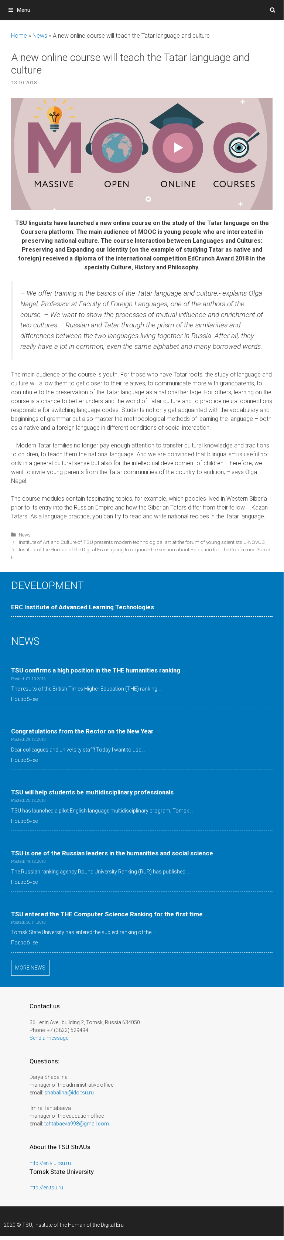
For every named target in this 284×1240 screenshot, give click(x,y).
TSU (27, 1225)
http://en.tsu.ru (46, 1187)
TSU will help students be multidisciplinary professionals (92, 792)
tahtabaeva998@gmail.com (76, 1124)
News (39, 35)
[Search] (273, 10)
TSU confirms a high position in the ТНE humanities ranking (95, 670)
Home (19, 35)
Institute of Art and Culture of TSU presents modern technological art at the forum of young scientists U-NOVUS (142, 542)
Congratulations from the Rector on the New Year (82, 731)
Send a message (49, 1038)
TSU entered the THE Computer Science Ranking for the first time (107, 914)
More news (30, 968)
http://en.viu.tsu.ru (50, 1163)
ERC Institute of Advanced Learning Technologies (82, 607)
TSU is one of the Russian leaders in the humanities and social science (112, 853)
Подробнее (24, 699)
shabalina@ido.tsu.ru (69, 1093)
